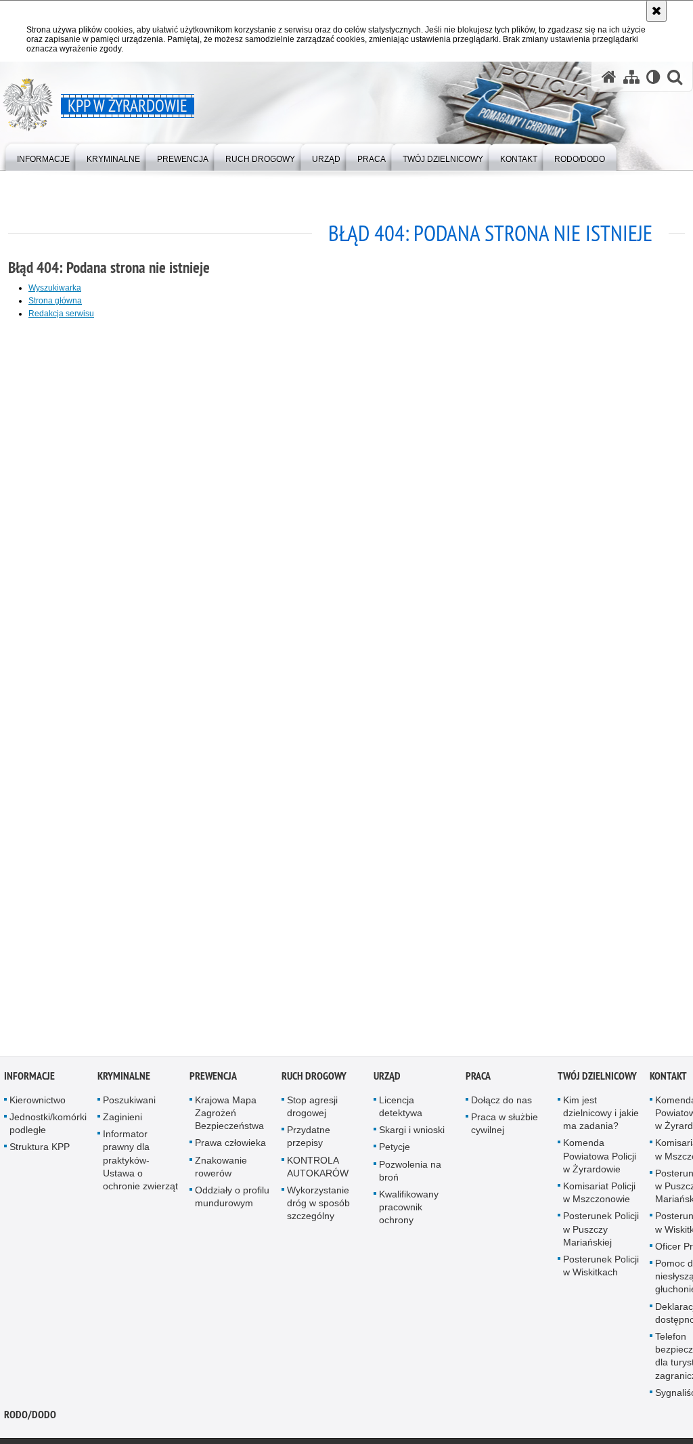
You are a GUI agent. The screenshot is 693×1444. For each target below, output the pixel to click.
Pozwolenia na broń (410, 1173)
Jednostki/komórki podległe (48, 1125)
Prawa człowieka (230, 1145)
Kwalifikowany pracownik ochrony (409, 1209)
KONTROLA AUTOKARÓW (318, 1169)
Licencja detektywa (400, 1108)
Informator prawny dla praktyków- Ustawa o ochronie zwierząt (140, 1162)
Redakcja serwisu (61, 313)
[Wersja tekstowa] (653, 76)
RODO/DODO (30, 1416)
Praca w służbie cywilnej (504, 1125)
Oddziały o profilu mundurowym (232, 1198)
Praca (478, 1078)
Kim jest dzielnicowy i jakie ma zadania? (601, 1115)
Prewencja (213, 1078)
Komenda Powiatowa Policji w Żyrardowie (599, 1158)
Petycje (394, 1149)
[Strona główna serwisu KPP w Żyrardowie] (609, 76)
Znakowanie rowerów (221, 1169)
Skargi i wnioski (412, 1132)
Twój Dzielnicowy (597, 1078)
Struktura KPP (39, 1149)
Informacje (29, 1078)
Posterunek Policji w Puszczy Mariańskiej (601, 1231)
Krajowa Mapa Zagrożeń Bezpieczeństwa (229, 1115)
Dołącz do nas (501, 1102)
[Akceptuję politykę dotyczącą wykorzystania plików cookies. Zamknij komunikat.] (656, 11)
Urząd (387, 1078)
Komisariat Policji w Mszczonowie (599, 1194)
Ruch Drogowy (314, 1078)
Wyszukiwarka (54, 288)
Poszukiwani (129, 1102)
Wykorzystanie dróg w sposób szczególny (318, 1205)
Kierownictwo (37, 1102)
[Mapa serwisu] (631, 76)
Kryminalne (123, 1078)
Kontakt (668, 1078)
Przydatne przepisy (308, 1139)
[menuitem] (43, 156)
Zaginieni (122, 1118)
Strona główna (55, 300)
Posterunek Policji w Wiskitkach (601, 1267)
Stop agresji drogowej (312, 1108)
